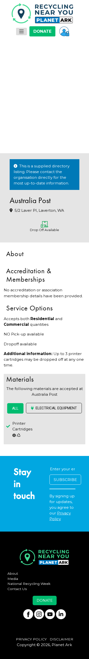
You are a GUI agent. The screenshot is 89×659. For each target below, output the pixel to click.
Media (12, 579)
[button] (64, 31)
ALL (15, 408)
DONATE (42, 31)
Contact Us (17, 589)
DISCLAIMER (61, 639)
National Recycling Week (28, 584)
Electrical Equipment (56, 408)
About (12, 573)
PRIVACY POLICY (31, 639)
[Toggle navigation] (21, 31)
